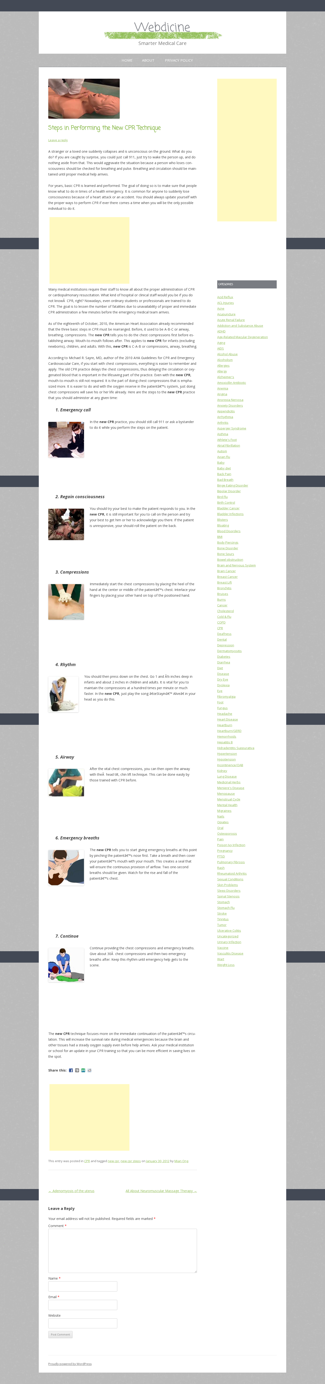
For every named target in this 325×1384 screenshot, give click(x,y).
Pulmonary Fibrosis (231, 862)
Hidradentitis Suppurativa (235, 748)
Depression (225, 645)
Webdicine (162, 28)
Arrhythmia (225, 417)
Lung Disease (227, 776)
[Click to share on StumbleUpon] (83, 1070)
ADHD (221, 331)
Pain (220, 839)
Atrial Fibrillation (228, 445)
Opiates (223, 822)
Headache (224, 713)
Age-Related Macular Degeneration (242, 337)
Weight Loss (226, 965)
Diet (220, 668)
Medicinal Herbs (229, 782)
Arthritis (222, 422)
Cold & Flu (224, 616)
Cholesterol (225, 611)
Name (54, 1278)
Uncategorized (227, 936)
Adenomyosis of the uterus (71, 1191)
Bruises (222, 594)
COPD (221, 622)
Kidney (222, 771)
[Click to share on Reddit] (89, 1070)
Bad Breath (225, 480)
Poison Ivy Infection (231, 845)
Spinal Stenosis (228, 896)
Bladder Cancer (228, 508)
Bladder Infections (230, 514)
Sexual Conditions (230, 879)
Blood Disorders (229, 531)
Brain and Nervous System (236, 565)
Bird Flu (222, 497)
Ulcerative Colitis (229, 930)
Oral (220, 828)
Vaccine (222, 947)
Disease (223, 674)
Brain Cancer (226, 571)
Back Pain (224, 474)
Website (54, 1315)
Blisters (222, 519)
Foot (220, 702)
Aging (221, 343)
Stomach (223, 902)
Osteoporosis (227, 833)
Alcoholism (225, 360)
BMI (219, 537)
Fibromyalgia (226, 696)
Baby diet (224, 468)
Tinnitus (223, 919)
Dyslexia (223, 685)
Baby (221, 462)
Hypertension (227, 753)
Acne (220, 308)
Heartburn (224, 725)
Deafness (224, 634)
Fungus (222, 708)
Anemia (222, 388)
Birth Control (226, 502)
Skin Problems (227, 885)
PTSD (221, 856)
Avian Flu (223, 457)
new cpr (113, 1161)
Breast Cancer (227, 577)
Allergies (223, 365)
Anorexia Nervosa (230, 400)
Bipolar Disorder (229, 491)
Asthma (222, 434)
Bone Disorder (227, 548)
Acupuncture (226, 314)
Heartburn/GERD (229, 731)
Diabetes (223, 656)
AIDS (220, 348)
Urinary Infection (229, 942)
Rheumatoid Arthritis (232, 873)
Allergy (222, 371)
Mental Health (227, 805)
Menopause (226, 793)
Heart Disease (227, 719)
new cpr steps (131, 1161)
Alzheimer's (225, 377)
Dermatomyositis (229, 651)
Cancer (222, 605)
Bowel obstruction (230, 559)
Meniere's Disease (230, 788)
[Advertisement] (89, 250)
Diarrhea (223, 662)
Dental (222, 639)
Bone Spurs (225, 554)
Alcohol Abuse (227, 354)
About (148, 60)
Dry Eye (222, 679)
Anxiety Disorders (230, 405)
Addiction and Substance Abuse (240, 325)
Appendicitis (226, 411)
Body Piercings (227, 542)
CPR (87, 1161)
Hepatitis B (225, 742)
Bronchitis (224, 588)
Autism (222, 451)
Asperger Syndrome (231, 428)
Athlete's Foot (227, 440)
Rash (221, 868)
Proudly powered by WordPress (70, 1364)
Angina (222, 394)
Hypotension (226, 759)
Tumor (222, 925)
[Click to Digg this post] (77, 1070)
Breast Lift (224, 582)
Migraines (224, 811)
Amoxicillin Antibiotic (231, 382)
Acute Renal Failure (231, 320)
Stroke (222, 913)
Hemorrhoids (226, 736)
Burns (221, 599)
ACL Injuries (225, 303)
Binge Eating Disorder (232, 485)
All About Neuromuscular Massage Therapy (161, 1191)
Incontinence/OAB (230, 765)
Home (127, 60)
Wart (220, 959)
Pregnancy (225, 850)
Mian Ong (181, 1161)
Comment (57, 1225)
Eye (219, 691)
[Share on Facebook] (71, 1070)
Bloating (223, 525)
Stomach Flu (226, 908)
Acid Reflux (225, 297)
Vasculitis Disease (230, 953)
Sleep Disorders (229, 890)
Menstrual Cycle (228, 799)
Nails (220, 816)
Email (53, 1297)
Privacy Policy (179, 60)
